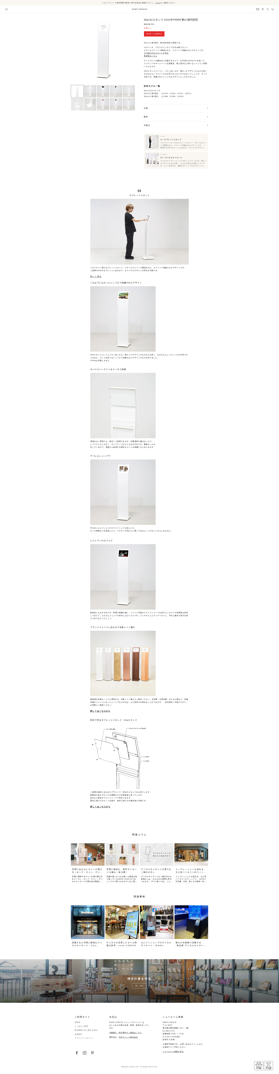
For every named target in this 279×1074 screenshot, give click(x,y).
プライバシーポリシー (84, 1038)
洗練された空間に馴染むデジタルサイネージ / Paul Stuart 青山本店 (87, 944)
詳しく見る (95, 276)
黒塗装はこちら (150, 56)
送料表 (77, 1022)
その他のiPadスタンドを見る (156, 53)
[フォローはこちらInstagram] (84, 1053)
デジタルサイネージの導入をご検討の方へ (156, 870)
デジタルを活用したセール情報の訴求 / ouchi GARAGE (121, 944)
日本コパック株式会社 (128, 1037)
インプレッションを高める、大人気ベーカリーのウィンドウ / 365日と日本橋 (191, 871)
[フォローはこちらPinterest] (92, 1053)
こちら (158, 3)
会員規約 (78, 1034)
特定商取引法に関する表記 (86, 1030)
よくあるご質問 (81, 1026)
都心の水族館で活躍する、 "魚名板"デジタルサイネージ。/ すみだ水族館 (190, 944)
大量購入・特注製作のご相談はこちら (125, 1033)
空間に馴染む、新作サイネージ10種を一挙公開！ (121, 870)
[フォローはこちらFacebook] (77, 1053)
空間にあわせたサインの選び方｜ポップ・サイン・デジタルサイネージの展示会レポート (87, 871)
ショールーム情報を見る (173, 1052)
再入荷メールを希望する (154, 34)
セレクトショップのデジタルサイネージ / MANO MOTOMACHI (156, 944)
